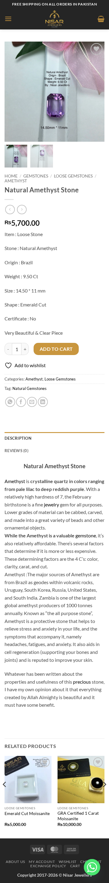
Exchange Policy (48, 866)
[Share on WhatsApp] (10, 402)
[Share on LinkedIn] (43, 402)
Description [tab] (18, 438)
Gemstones (35, 176)
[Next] (104, 796)
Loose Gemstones (73, 176)
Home (11, 176)
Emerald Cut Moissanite (27, 813)
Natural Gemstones (29, 388)
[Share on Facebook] (21, 402)
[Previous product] (21, 209)
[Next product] (10, 209)
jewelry (51, 504)
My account (42, 861)
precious (82, 682)
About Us (15, 861)
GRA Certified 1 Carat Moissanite (78, 816)
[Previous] (4, 796)
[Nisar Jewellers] (55, 18)
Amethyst (16, 180)
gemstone (85, 535)
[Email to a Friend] (32, 402)
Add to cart (56, 349)
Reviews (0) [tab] (16, 450)
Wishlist (68, 861)
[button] (8, 18)
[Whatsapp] (92, 867)
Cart (75, 866)
